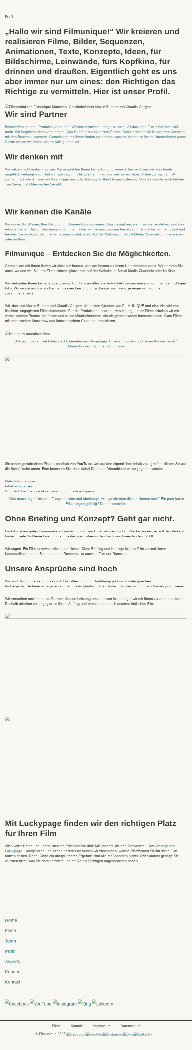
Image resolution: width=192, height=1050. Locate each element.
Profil (10, 951)
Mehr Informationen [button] (20, 481)
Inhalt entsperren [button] (18, 486)
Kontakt (12, 982)
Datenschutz (130, 1026)
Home (11, 920)
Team (10, 941)
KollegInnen (64, 142)
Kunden (12, 971)
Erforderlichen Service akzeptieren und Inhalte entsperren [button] (50, 491)
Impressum (101, 1026)
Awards (12, 961)
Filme (10, 930)
